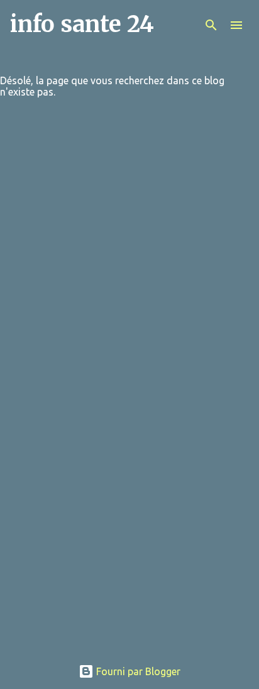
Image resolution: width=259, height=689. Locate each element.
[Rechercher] (211, 25)
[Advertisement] (129, 518)
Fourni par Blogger (137, 671)
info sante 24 (82, 24)
